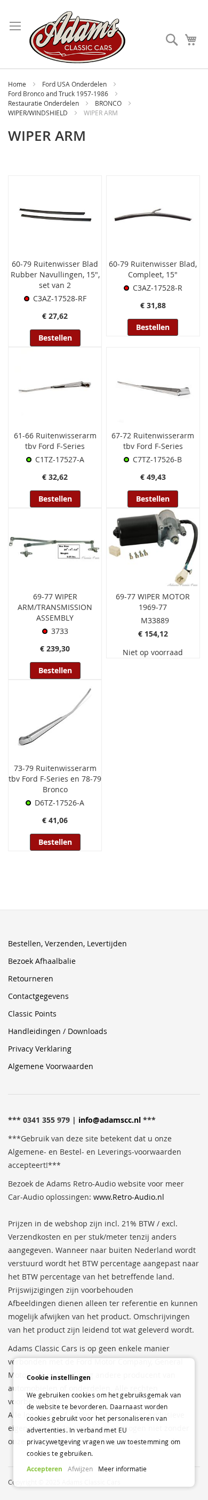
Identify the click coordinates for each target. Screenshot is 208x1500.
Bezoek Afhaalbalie (42, 961)
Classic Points (32, 1014)
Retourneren (30, 978)
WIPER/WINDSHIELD (38, 112)
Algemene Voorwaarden (50, 1066)
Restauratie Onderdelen (44, 103)
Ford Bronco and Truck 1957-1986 (59, 93)
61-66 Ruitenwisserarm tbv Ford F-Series (55, 440)
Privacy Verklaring (39, 1049)
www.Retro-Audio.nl (128, 1197)
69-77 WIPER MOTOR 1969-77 (153, 601)
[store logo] (77, 37)
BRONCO (109, 103)
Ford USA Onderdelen (75, 84)
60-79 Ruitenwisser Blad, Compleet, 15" (153, 269)
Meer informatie (122, 1468)
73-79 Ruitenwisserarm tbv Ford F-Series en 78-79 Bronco (55, 778)
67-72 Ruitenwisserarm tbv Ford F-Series (152, 440)
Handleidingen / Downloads (57, 1031)
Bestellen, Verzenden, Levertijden (67, 943)
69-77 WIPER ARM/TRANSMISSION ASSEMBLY (55, 607)
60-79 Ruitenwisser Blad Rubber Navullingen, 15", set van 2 (55, 274)
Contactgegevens (38, 996)
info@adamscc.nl (109, 1120)
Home (18, 84)
